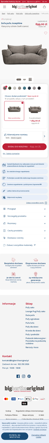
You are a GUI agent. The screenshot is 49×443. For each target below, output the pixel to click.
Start (3, 13)
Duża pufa (30, 315)
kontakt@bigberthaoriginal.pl (15, 360)
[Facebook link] (18, 377)
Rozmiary (12, 223)
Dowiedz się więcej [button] (40, 429)
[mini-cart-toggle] (44, 7)
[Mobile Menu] (4, 7)
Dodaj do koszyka (24, 146)
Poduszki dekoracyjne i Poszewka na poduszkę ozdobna (36, 341)
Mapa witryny (28, 415)
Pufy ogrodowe (32, 319)
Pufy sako (30, 307)
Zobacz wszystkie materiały (19, 245)
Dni (25, 1)
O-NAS (41, 415)
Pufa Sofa (30, 323)
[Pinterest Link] (29, 377)
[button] (18, 79)
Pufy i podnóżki (32, 334)
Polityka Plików (11, 415)
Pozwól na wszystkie (14, 436)
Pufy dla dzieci (32, 326)
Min (39, 1)
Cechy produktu (15, 230)
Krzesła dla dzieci (33, 330)
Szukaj (8, 411)
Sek (46, 1)
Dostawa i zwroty (15, 238)
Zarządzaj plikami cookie (38, 436)
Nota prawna (11, 419)
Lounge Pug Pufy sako (35, 311)
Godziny (32, 1)
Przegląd (12, 209)
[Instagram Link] (24, 377)
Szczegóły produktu (17, 216)
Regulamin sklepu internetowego (30, 411)
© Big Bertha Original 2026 (32, 419)
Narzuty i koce (32, 347)
